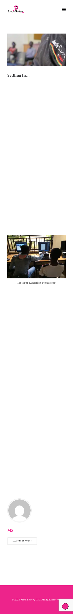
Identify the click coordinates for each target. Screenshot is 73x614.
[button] (63, 9)
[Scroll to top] (65, 606)
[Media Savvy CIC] (16, 9)
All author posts (22, 541)
